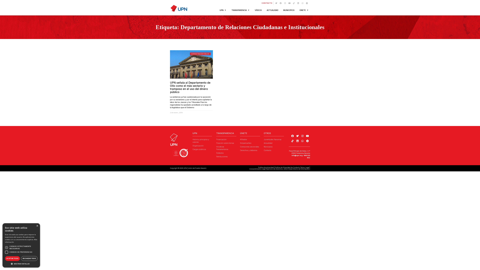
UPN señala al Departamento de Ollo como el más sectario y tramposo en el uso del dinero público (190, 87)
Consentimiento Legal (257, 169)
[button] (21, 263)
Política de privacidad (266, 167)
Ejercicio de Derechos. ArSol (277, 169)
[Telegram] (307, 3)
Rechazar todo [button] (29, 258)
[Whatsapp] (302, 3)
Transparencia (239, 10)
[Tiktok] (294, 3)
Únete (303, 10)
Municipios (288, 10)
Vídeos (258, 10)
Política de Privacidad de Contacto (287, 167)
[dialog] (21, 245)
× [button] (37, 226)
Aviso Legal (305, 167)
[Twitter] (276, 3)
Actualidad (272, 10)
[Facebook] (280, 3)
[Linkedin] (298, 3)
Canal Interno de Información (299, 169)
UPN (222, 10)
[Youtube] (289, 3)
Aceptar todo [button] (12, 258)
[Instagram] (285, 3)
